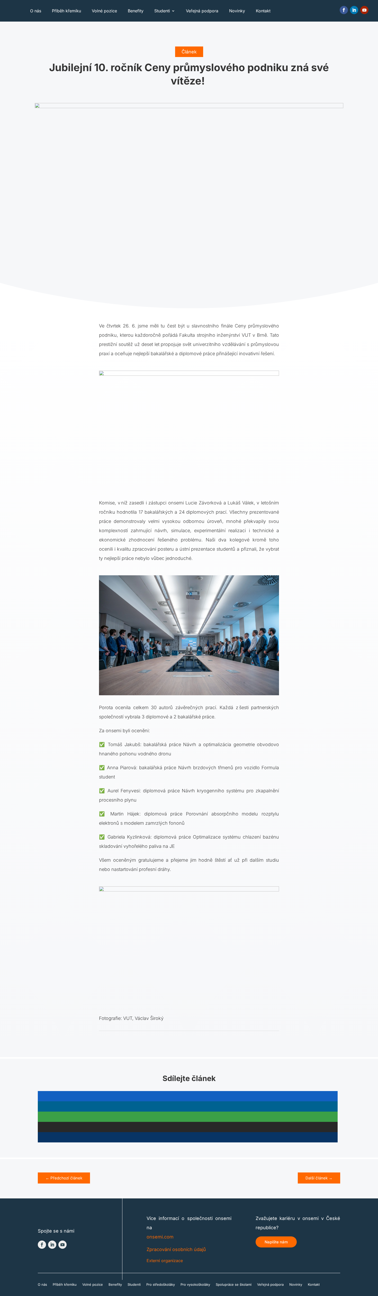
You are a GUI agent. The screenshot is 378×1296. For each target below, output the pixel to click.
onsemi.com (160, 1236)
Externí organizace (165, 1260)
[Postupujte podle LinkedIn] (354, 10)
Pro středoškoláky (160, 1284)
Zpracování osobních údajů (176, 1249)
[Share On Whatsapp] (188, 1117)
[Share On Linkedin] (188, 1106)
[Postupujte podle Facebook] (344, 10)
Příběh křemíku (66, 10)
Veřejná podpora (202, 10)
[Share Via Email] (188, 1127)
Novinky (237, 10)
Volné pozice (104, 10)
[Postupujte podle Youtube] (364, 10)
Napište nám (276, 1241)
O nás (35, 10)
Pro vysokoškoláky (195, 1284)
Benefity (135, 10)
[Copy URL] (188, 1137)
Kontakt (263, 10)
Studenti (162, 10)
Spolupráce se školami (233, 1284)
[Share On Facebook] (188, 1096)
